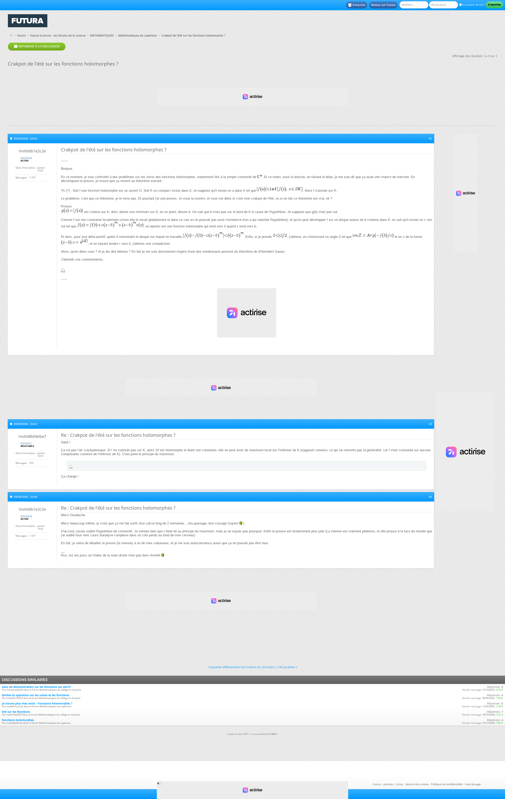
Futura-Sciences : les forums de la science (58, 35)
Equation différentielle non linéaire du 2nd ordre (242, 667)
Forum (21, 35)
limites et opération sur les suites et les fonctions (35, 695)
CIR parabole (286, 667)
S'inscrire (356, 5)
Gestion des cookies (417, 784)
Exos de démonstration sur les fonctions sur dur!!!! (36, 687)
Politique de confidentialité (447, 784)
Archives (388, 784)
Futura (377, 784)
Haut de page (473, 784)
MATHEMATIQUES (102, 35)
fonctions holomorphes (18, 720)
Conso (399, 784)
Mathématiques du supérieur (137, 35)
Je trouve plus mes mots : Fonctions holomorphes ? (37, 703)
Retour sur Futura (383, 5)
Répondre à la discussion (37, 47)
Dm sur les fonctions (16, 712)
